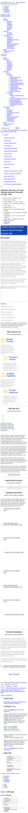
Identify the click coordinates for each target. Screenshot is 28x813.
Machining (9, 62)
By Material (10, 92)
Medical (9, 115)
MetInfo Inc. (7, 711)
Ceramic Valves (14, 81)
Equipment (9, 66)
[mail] (5, 785)
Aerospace (9, 111)
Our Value (9, 67)
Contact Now (7, 222)
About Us (6, 20)
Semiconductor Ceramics (13, 112)
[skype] (6, 787)
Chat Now (6, 223)
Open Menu (3, 55)
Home (5, 18)
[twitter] (6, 7)
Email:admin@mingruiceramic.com (9, 3)
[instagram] (7, 10)
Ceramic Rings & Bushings (16, 82)
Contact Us (6, 52)
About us (6, 745)
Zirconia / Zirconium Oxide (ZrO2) (18, 98)
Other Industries (11, 121)
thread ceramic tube (22, 682)
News (5, 49)
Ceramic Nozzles (14, 87)
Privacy (9, 70)
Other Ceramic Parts (15, 91)
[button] (3, 430)
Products (6, 31)
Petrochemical (10, 119)
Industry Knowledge (9, 50)
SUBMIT (9, 770)
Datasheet (9, 68)
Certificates (9, 64)
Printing (9, 686)
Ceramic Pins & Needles (16, 88)
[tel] (5, 784)
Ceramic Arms (13, 89)
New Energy (10, 109)
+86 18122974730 (20, 2)
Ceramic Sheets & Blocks (16, 80)
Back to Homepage (14, 674)
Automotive (10, 114)
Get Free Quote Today (14, 474)
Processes (9, 63)
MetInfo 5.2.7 (13, 709)
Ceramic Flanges (14, 85)
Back (8, 60)
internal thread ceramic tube (10, 682)
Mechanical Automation (13, 116)
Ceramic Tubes (13, 78)
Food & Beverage (11, 118)
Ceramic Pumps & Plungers (17, 84)
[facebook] (6, 6)
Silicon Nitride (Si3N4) (15, 101)
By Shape (9, 74)
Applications (7, 35)
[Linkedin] (6, 12)
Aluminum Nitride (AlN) (16, 102)
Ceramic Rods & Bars (15, 77)
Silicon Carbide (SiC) (15, 100)
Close (15, 686)
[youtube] (6, 9)
